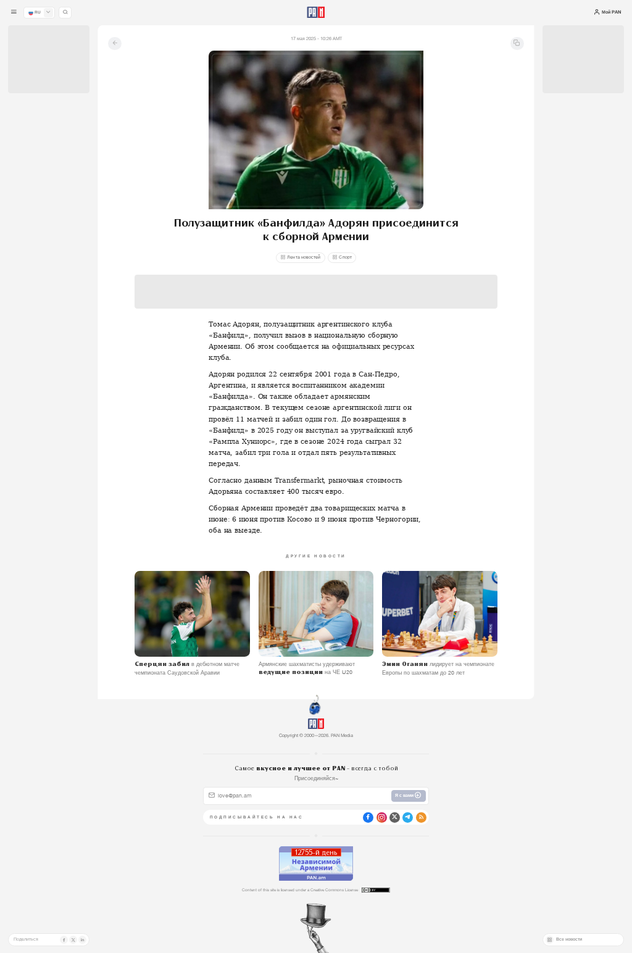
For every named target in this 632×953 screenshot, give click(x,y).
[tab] (397, 215)
